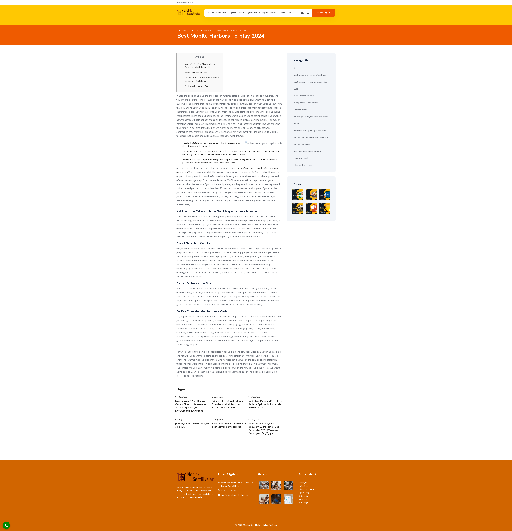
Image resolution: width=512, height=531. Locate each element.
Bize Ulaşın (303, 502)
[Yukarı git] (504, 523)
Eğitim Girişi (303, 492)
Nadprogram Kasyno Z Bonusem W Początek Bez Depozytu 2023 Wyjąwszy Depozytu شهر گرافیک (263, 428)
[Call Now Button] (6, 525)
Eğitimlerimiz (304, 486)
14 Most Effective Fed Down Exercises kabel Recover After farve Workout (228, 404)
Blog (296, 88)
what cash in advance (304, 165)
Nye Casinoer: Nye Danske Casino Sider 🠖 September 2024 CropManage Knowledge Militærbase (191, 405)
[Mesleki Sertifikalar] (188, 14)
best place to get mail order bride (310, 75)
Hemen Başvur (323, 12)
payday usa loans (302, 144)
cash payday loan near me (306, 102)
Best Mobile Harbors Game (197, 86)
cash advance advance (304, 95)
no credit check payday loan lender (310, 130)
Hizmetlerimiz (300, 109)
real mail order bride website (308, 151)
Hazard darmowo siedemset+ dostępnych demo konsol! (229, 425)
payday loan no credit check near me (311, 137)
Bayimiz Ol (303, 499)
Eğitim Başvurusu (306, 489)
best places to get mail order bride (310, 81)
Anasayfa (302, 482)
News (296, 123)
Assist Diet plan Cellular (196, 72)
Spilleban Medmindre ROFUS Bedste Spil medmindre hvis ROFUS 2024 (265, 404)
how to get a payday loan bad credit (311, 116)
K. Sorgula (303, 496)
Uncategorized (181, 397)
